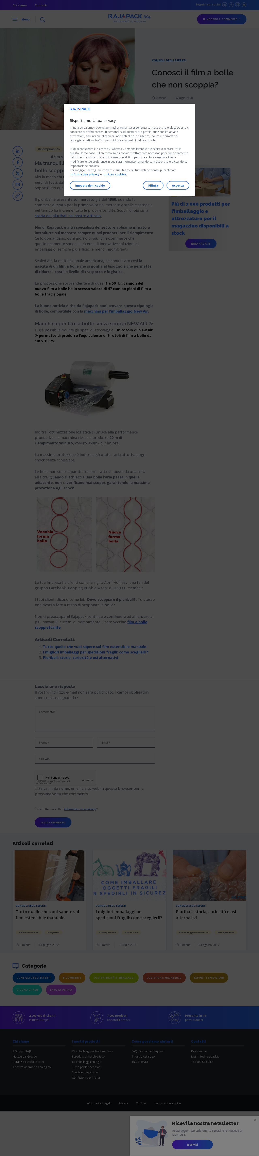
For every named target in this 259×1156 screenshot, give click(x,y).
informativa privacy (85, 174)
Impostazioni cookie (90, 185)
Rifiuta (153, 185)
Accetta (178, 185)
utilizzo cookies (114, 174)
